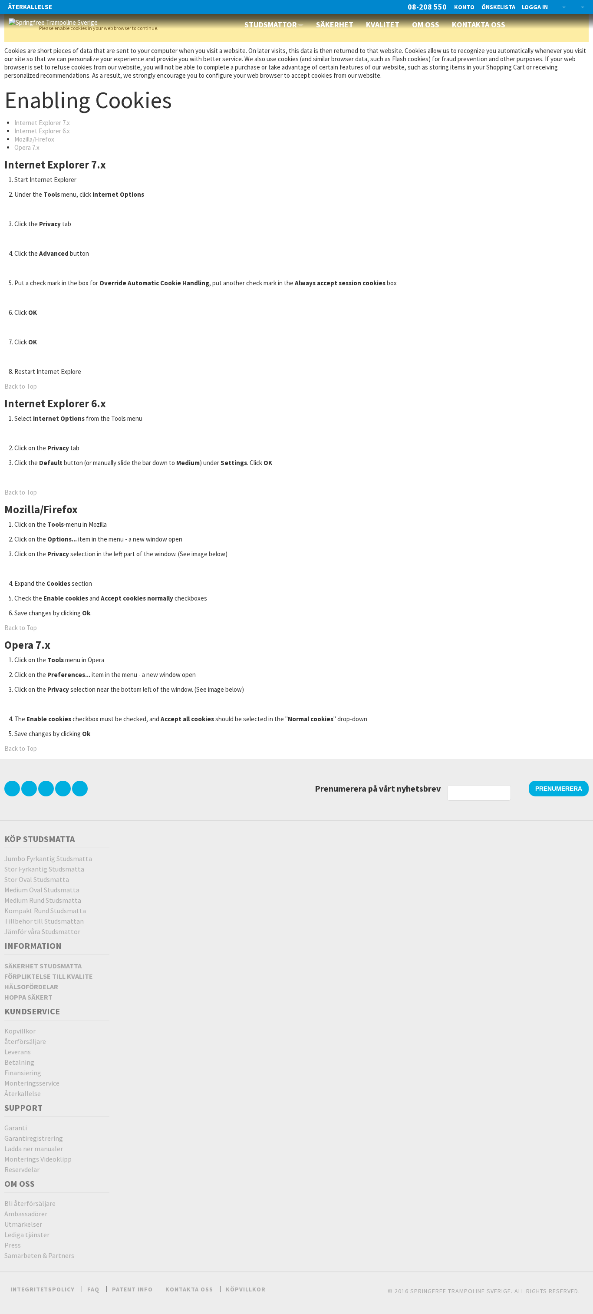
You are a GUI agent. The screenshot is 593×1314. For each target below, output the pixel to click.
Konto (464, 7)
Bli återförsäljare (30, 1203)
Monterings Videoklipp (38, 1159)
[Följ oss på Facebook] (29, 788)
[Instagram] (80, 788)
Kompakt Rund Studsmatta (45, 910)
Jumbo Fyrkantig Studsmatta (48, 858)
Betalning (19, 1062)
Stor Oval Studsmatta (36, 879)
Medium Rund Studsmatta (42, 900)
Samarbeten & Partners (39, 1255)
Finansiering (22, 1072)
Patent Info (132, 1289)
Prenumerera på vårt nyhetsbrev (378, 788)
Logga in (535, 7)
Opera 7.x (27, 147)
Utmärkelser (23, 1224)
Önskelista (498, 7)
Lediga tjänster (26, 1234)
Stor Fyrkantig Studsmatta (44, 869)
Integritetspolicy (42, 1289)
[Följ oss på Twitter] (12, 788)
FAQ (93, 1289)
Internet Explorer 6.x (42, 131)
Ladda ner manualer (33, 1148)
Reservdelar (22, 1169)
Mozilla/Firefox (34, 139)
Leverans (17, 1051)
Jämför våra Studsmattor (42, 931)
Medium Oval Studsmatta (41, 889)
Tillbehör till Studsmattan (44, 921)
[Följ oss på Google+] (46, 788)
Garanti (15, 1127)
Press (12, 1245)
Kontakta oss (189, 1289)
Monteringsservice (31, 1083)
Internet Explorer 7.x (42, 123)
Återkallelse (30, 7)
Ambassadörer (25, 1213)
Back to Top (20, 386)
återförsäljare (25, 1041)
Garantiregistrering (33, 1138)
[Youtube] (63, 788)
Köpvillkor (20, 1031)
